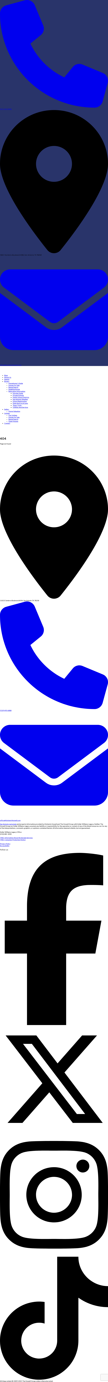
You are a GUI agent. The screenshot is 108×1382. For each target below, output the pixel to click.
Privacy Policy (5, 844)
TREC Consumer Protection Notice (13, 840)
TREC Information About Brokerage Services (16, 838)
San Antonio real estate (8, 824)
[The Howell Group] (15, 372)
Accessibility (4, 846)
